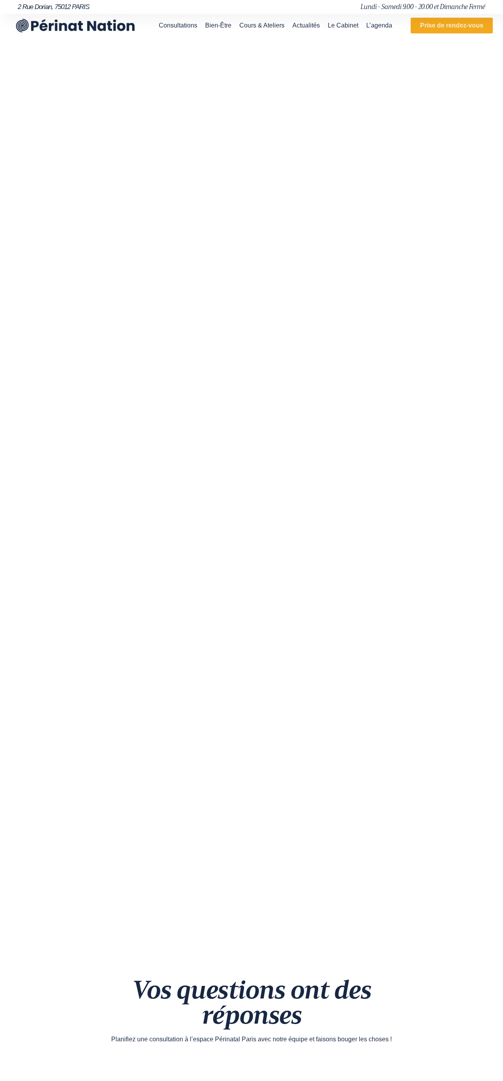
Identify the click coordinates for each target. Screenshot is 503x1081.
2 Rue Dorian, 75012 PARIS (53, 7)
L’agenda (379, 25)
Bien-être (218, 25)
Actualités (306, 25)
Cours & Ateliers (262, 25)
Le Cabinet (343, 25)
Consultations (178, 25)
